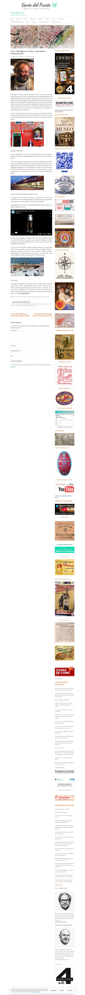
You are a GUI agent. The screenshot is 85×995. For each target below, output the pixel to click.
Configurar (69, 990)
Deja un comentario (30, 56)
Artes (30, 296)
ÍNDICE (12, 18)
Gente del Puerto (17, 13)
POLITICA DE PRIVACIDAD (45, 364)
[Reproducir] (56, 513)
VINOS (27, 21)
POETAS (53, 18)
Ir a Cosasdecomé (58, 678)
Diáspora (39, 296)
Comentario (14, 330)
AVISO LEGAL (13, 366)
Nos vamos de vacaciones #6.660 (62, 809)
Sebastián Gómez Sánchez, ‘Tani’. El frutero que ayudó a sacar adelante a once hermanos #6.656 (64, 752)
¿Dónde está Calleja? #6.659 (61, 812)
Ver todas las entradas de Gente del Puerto (25, 305)
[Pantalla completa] (72, 513)
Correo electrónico (16, 350)
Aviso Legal (33, 21)
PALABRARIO (40, 18)
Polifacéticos (44, 296)
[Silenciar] (70, 513)
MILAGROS (32, 18)
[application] (64, 509)
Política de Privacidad (44, 21)
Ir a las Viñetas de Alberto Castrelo (64, 544)
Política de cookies (36, 991)
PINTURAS (47, 18)
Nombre (13, 345)
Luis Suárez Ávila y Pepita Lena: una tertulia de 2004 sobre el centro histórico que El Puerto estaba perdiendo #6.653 (64, 843)
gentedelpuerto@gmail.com (61, 921)
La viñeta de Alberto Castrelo (17, 21)
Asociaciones (34, 296)
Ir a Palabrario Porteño (59, 767)
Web (12, 356)
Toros (48, 296)
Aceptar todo (54, 990)
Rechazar (62, 990)
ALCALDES (18, 18)
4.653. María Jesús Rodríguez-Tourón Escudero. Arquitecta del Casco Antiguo (64, 716)
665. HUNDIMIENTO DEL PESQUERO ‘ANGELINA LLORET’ (64, 705)
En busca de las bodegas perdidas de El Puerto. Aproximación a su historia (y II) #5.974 (64, 695)
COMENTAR (25, 18)
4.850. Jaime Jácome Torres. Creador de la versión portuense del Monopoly (64, 743)
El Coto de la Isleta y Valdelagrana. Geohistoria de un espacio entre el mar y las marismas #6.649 (64, 865)
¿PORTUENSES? (61, 18)
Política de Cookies (56, 21)
